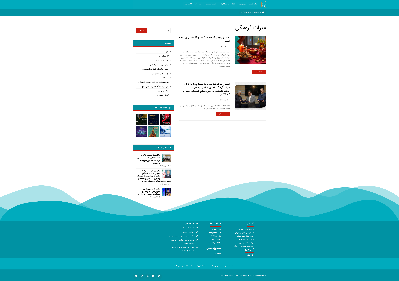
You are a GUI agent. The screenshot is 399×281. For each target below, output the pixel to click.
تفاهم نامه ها (163, 56)
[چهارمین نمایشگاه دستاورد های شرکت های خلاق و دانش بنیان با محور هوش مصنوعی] (141, 131)
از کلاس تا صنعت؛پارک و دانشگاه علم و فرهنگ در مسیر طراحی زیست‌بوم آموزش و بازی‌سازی (148, 159)
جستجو (142, 31)
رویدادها (165, 77)
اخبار (166, 51)
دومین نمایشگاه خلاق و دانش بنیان (155, 69)
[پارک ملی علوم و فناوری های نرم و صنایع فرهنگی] (263, 4)
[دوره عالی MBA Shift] (153, 119)
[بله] (136, 276)
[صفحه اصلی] (263, 12)
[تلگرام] (141, 276)
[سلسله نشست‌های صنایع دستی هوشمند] (141, 119)
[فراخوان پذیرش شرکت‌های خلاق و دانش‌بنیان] (165, 131)
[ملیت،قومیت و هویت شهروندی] (165, 119)
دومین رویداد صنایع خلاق (159, 64)
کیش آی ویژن (163, 90)
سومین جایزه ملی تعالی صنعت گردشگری (153, 82)
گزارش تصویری (162, 95)
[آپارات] (159, 276)
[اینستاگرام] (147, 276)
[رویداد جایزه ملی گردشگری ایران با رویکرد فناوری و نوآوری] (153, 131)
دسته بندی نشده (162, 60)
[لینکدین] (153, 276)
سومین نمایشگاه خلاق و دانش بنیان (155, 86)
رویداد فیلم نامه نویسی (159, 73)
